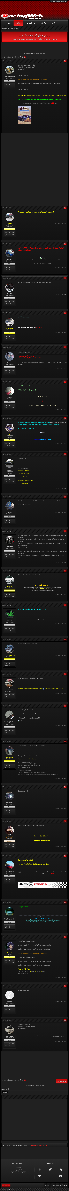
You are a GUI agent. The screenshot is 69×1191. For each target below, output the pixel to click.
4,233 (6, 630)
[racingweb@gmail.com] (61, 1176)
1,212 (6, 445)
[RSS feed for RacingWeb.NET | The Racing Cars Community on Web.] (67, 1183)
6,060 (6, 235)
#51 (65, 902)
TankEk (9, 294)
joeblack (9, 470)
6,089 (6, 304)
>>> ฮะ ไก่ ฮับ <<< (9, 918)
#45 (65, 674)
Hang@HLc (9, 802)
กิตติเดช (9, 1001)
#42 (65, 570)
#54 (65, 1020)
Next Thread (40, 53)
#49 (65, 821)
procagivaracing (10, 76)
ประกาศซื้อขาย (30, 23)
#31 (65, 60)
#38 (65, 418)
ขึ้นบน (63, 1185)
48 (13, 481)
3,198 (6, 696)
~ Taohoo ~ (9, 363)
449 (6, 962)
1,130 (6, 269)
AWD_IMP (9, 547)
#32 (65, 207)
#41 (65, 531)
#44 (65, 639)
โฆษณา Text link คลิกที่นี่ (18, 1173)
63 (13, 235)
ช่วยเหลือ (53, 1185)
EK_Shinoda (10, 871)
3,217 (6, 596)
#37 (65, 381)
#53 (65, 986)
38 (13, 596)
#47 (65, 741)
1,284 (6, 481)
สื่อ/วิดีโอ (43, 23)
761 (6, 522)
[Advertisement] (34, 147)
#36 (65, 347)
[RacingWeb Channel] (61, 1169)
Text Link (18, 1167)
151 (6, 928)
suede (10, 397)
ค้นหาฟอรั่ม (5, 28)
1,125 (6, 881)
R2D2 (44, 39)
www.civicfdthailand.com (58, 422)
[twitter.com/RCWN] (50, 1169)
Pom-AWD (9, 1036)
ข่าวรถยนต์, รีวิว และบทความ (18, 1171)
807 (6, 732)
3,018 (6, 812)
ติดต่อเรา (47, 1185)
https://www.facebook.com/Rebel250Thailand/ (42, 590)
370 (6, 767)
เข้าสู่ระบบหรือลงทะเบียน (58, 1)
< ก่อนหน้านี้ (17, 57)
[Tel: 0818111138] (50, 1176)
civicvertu (10, 621)
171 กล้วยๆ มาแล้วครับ (9, 722)
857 (6, 338)
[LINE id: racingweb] (40, 1176)
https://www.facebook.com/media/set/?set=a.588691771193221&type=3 (42, 587)
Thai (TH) (5, 1185)
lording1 (9, 259)
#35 (65, 312)
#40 (65, 496)
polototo (9, 512)
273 (6, 372)
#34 (65, 278)
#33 (65, 243)
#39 (65, 454)
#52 (65, 937)
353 (6, 1046)
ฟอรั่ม (18, 23)
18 (13, 338)
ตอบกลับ (63, 128)
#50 (65, 855)
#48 (65, 786)
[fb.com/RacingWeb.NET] (40, 1169)
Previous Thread (30, 53)
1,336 (6, 86)
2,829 (6, 665)
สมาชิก (53, 23)
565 (6, 407)
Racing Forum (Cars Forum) (29, 39)
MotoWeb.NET (18, 1169)
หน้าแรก (8, 23)
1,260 (6, 556)
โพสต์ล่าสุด (14, 28)
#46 (65, 705)
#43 (65, 605)
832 (6, 847)
